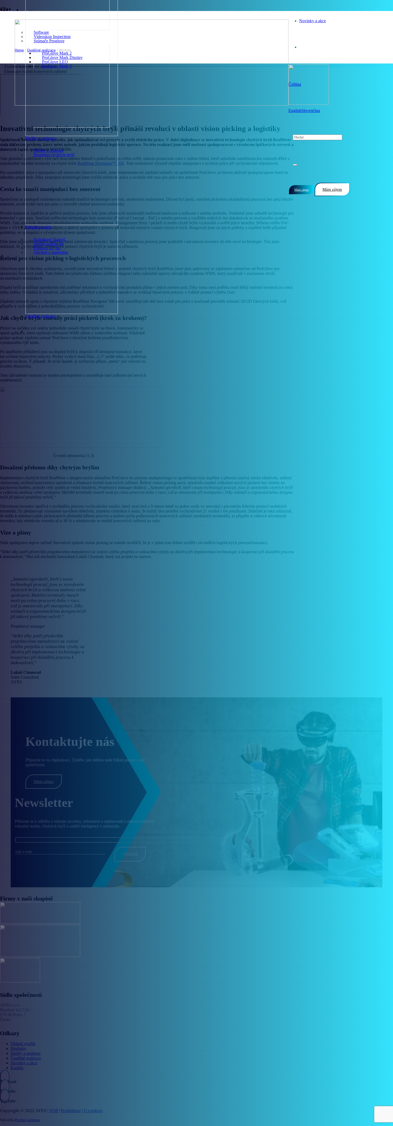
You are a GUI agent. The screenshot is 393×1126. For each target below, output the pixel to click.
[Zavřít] (295, 165)
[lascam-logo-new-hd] (40, 922)
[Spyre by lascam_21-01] (40, 955)
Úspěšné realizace (41, 50)
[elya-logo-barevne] (20, 981)
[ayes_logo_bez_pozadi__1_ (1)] (151, 104)
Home (19, 50)
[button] (294, 84)
